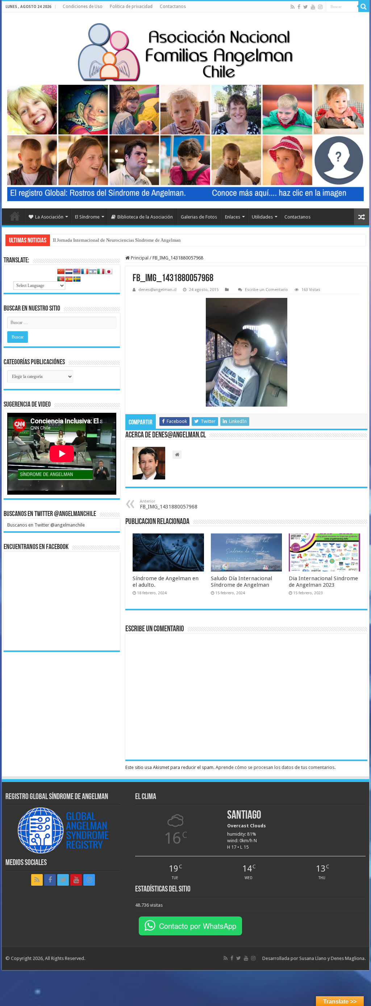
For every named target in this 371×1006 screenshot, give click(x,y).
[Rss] (292, 7)
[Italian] (100, 271)
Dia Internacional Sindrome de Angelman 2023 (323, 581)
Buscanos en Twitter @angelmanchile (50, 514)
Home (14, 216)
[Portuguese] (60, 279)
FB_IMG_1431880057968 (168, 504)
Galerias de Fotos (199, 217)
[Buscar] (363, 6)
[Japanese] (108, 271)
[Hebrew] (92, 271)
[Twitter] (306, 7)
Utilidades (262, 217)
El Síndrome (87, 217)
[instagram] (320, 7)
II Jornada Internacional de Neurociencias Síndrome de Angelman (117, 240)
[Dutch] (68, 271)
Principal (139, 258)
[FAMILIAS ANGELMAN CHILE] (185, 52)
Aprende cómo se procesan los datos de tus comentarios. (275, 767)
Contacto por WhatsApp (197, 925)
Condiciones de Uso (83, 6)
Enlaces (232, 217)
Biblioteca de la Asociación (145, 217)
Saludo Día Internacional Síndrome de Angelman (241, 581)
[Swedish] (76, 279)
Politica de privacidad (131, 6)
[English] (76, 271)
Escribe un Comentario (266, 289)
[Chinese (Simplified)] (60, 271)
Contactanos (173, 6)
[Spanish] (68, 279)
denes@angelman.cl (157, 289)
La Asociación (49, 217)
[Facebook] (299, 7)
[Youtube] (313, 7)
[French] (84, 271)
